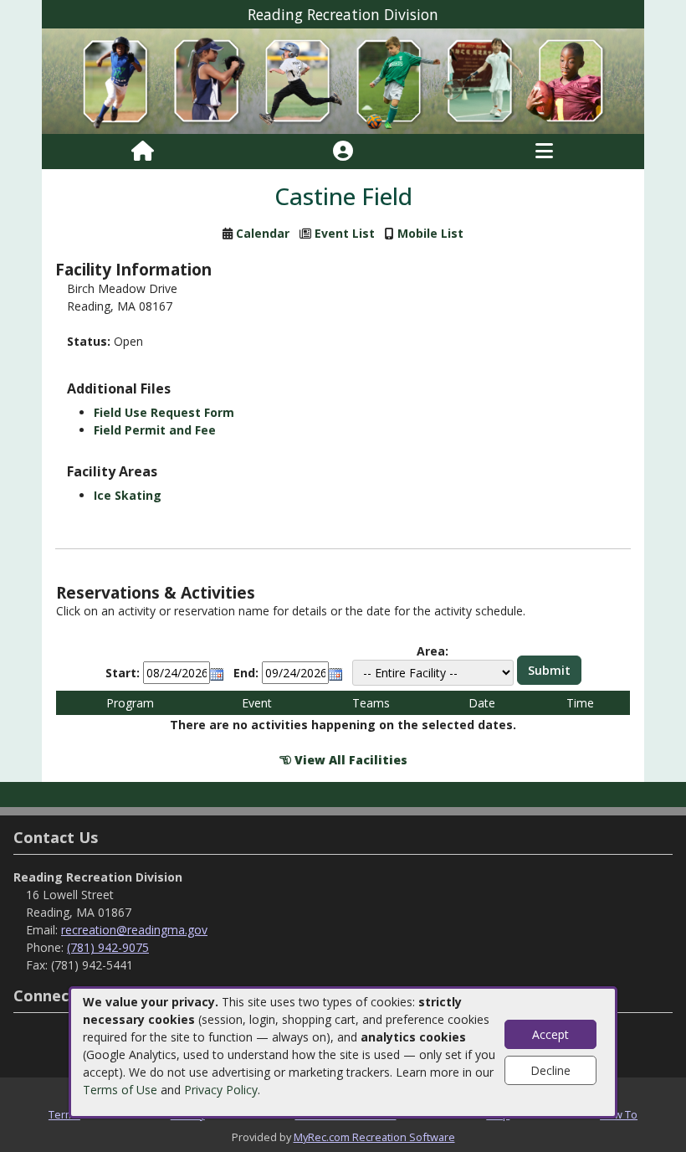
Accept (550, 1034)
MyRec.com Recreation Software (374, 1136)
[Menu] (544, 151)
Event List (345, 233)
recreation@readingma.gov (134, 930)
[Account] (343, 151)
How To (618, 1114)
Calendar (262, 233)
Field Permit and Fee (155, 430)
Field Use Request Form (164, 412)
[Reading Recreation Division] (343, 80)
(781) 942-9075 (108, 947)
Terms (64, 1114)
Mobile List (430, 233)
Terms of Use (120, 1090)
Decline (550, 1070)
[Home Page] (142, 151)
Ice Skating (127, 495)
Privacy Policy (221, 1090)
